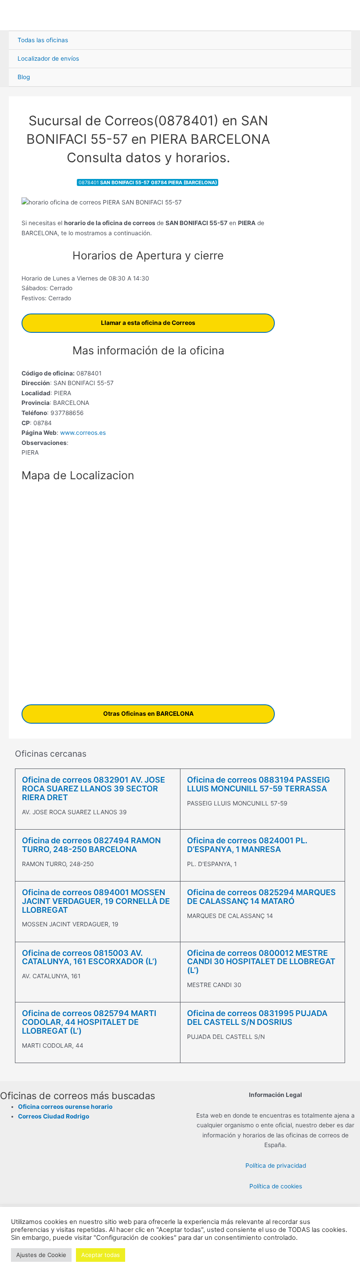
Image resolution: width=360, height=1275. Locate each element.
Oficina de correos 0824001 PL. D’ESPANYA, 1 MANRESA (247, 845)
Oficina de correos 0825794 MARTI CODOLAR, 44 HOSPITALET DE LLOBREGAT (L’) (89, 1022)
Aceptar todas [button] (100, 1254)
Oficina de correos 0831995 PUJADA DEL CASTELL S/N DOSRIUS (257, 1018)
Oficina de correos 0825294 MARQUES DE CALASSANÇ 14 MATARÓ (261, 897)
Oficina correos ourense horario (65, 1106)
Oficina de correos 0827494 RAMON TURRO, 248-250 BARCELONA (91, 845)
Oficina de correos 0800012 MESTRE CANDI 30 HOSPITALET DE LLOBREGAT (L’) (261, 961)
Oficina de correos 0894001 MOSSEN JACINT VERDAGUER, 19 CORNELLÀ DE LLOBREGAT (96, 901)
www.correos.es (82, 432)
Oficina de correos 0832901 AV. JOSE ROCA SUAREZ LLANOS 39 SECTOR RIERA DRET (93, 788)
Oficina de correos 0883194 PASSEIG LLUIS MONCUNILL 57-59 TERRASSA (258, 784)
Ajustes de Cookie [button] (41, 1254)
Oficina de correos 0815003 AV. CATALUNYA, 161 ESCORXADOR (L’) (89, 957)
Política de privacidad (275, 1165)
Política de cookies (275, 1186)
